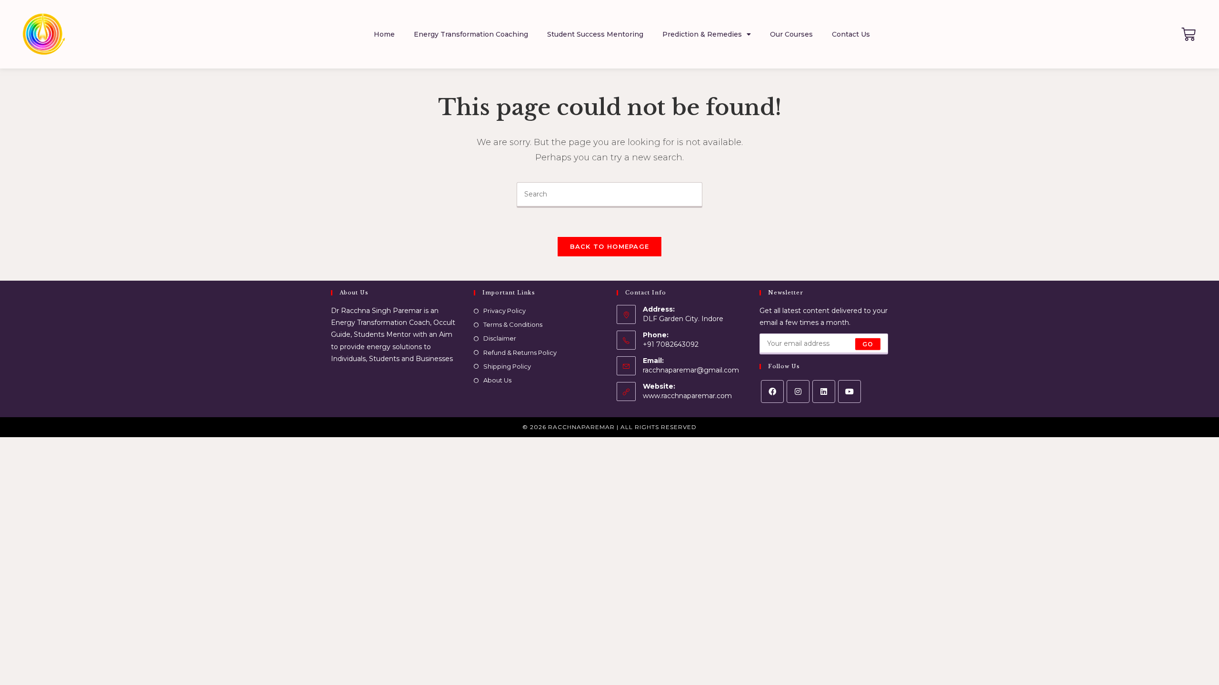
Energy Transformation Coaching (471, 34)
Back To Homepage (609, 246)
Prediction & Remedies (702, 34)
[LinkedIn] (823, 391)
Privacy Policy (504, 310)
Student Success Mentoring (595, 34)
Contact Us (851, 34)
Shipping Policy (507, 366)
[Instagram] (798, 391)
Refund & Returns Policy (520, 352)
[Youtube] (849, 391)
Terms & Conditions (512, 324)
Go (867, 343)
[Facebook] (772, 391)
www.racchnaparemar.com (687, 395)
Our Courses (791, 34)
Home (384, 34)
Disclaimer (499, 338)
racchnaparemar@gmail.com (691, 370)
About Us (497, 380)
